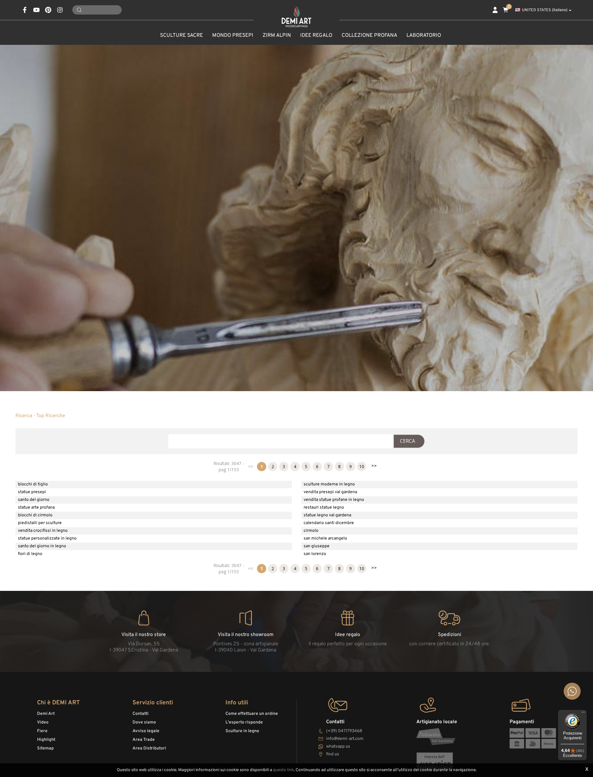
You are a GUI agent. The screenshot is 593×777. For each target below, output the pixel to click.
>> (374, 466)
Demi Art (46, 713)
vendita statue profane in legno (334, 499)
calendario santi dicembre (329, 523)
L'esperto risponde (244, 722)
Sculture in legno (242, 731)
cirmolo (311, 530)
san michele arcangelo (325, 538)
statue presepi (32, 492)
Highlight (46, 739)
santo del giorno (33, 499)
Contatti (140, 713)
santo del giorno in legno (42, 546)
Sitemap (45, 748)
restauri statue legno (324, 507)
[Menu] (583, 713)
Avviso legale (145, 731)
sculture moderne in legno (329, 484)
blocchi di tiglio (33, 484)
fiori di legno (30, 554)
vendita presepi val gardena (330, 492)
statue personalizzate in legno (47, 538)
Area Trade (143, 739)
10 (361, 466)
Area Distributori (149, 748)
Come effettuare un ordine (251, 713)
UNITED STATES (544, 10)
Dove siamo (144, 722)
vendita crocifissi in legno (43, 530)
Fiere (42, 731)
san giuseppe (317, 546)
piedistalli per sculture (40, 523)
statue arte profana (36, 507)
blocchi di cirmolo (35, 515)
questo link (283, 770)
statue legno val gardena (327, 515)
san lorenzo (315, 554)
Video (42, 722)
